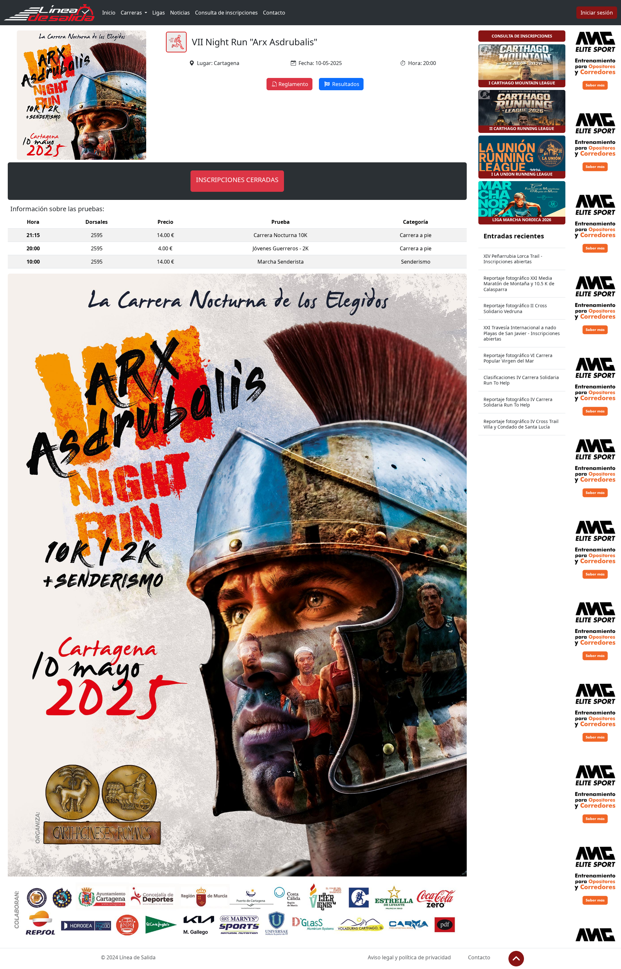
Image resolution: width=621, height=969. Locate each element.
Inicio (108, 12)
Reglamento (293, 84)
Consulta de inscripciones (226, 12)
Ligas (158, 12)
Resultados (345, 84)
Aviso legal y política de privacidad (409, 957)
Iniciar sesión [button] (597, 12)
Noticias (180, 12)
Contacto (274, 12)
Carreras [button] (132, 12)
